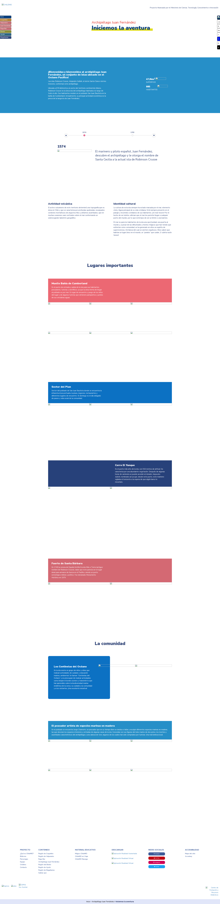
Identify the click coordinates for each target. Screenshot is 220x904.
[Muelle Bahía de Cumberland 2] (68, 304)
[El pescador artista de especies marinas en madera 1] (68, 741)
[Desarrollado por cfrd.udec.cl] (212, 891)
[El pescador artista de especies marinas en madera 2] (110, 741)
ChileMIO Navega (81, 859)
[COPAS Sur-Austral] (23, 886)
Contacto (23, 867)
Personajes (24, 859)
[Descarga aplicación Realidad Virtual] (128, 858)
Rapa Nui (3, 29)
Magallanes (4, 37)
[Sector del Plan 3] (110, 405)
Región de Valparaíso (46, 856)
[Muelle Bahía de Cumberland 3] (110, 304)
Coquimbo (4, 20)
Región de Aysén (44, 867)
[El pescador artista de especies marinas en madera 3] (151, 741)
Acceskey (188, 856)
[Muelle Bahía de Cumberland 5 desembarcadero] (151, 304)
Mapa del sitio (190, 853)
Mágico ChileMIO (81, 853)
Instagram (157, 862)
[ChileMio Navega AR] (128, 863)
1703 (132, 132)
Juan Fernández (5, 26)
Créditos (23, 864)
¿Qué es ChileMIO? (27, 853)
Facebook (157, 854)
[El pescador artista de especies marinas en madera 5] (110, 771)
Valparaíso (4, 23)
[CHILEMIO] (27, 4)
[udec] (14, 886)
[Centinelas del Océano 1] (117, 666)
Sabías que (42, 873)
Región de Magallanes (46, 870)
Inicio (2, 17)
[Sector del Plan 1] (68, 405)
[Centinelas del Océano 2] (153, 666)
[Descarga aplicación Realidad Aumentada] (128, 853)
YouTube (157, 858)
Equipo (22, 862)
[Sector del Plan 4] (151, 405)
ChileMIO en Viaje (81, 856)
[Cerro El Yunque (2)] (79, 489)
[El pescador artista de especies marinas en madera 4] (68, 771)
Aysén (2, 34)
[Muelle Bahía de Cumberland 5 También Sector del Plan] (68, 334)
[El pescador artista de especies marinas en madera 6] (151, 771)
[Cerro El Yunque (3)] (141, 489)
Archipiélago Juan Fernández (103, 901)
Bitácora (23, 856)
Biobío (2, 32)
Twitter (157, 866)
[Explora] (6, 886)
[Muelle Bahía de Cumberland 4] (151, 334)
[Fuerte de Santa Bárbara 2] (79, 584)
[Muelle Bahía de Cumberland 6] (110, 334)
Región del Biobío (44, 864)
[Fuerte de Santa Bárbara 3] (141, 584)
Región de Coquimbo (45, 853)
